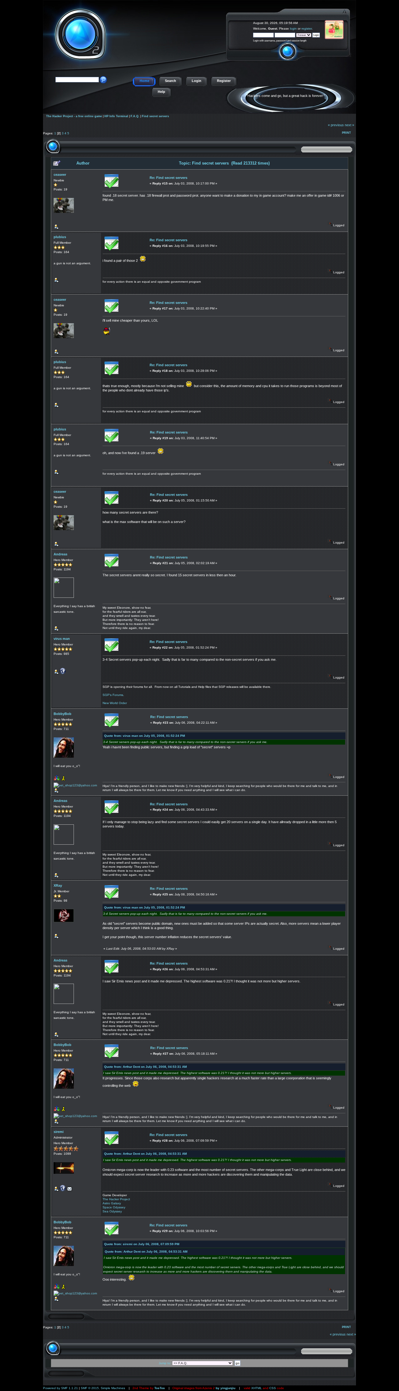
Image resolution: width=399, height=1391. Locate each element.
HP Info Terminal (116, 116)
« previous (336, 125)
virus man (62, 638)
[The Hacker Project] (63, 1190)
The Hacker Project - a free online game (349, 21)
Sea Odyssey (112, 1211)
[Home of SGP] (63, 673)
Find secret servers (155, 116)
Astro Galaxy (112, 1203)
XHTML (256, 1388)
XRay (58, 885)
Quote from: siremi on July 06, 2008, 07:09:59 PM (141, 1244)
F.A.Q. (135, 116)
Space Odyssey (114, 1207)
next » (349, 125)
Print (346, 132)
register (306, 28)
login (293, 28)
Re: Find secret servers (168, 178)
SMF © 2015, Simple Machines (103, 1388)
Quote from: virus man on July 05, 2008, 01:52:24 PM (144, 735)
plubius (60, 237)
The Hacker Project (116, 1199)
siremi (59, 1132)
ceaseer (60, 174)
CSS (272, 1388)
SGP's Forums (113, 695)
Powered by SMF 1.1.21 (60, 1388)
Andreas (60, 554)
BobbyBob (62, 714)
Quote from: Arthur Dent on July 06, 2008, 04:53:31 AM (145, 1066)
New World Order (115, 703)
